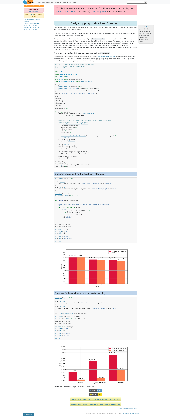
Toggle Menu (28, 414)
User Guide (46, 2)
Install (39, 2)
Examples (58, 2)
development (100, 11)
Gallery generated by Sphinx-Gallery (128, 408)
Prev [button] (27, 6)
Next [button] (40, 6)
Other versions (33, 11)
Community (67, 2)
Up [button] (33, 6)
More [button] (74, 2)
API (52, 2)
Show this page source (131, 413)
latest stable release (66, 11)
